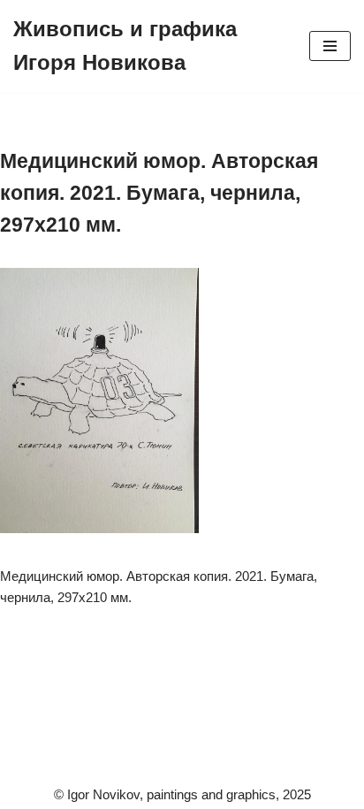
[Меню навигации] (330, 46)
